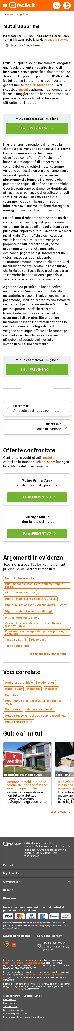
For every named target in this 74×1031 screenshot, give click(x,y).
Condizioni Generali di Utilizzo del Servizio (22, 996)
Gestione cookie (10, 1006)
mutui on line (52, 457)
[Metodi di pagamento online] (37, 916)
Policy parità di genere (13, 1010)
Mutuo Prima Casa (37, 480)
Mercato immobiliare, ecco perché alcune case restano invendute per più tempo (27, 785)
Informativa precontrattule (15, 1013)
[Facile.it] (22, 7)
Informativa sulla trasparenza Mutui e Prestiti (24, 1017)
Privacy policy (9, 999)
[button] (5, 5)
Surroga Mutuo (37, 517)
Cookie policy (9, 1003)
